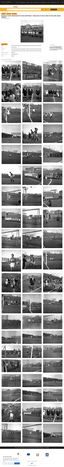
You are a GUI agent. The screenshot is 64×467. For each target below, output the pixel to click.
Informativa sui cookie (34, 461)
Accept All (17, 463)
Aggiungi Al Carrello (4, 44)
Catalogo (27, 2)
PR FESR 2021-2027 (54, 2)
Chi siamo (17, 2)
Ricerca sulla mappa (54, 9)
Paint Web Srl (34, 465)
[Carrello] (62, 2)
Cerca (48, 9)
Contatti (48, 2)
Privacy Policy (29, 461)
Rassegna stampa (43, 2)
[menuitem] (58, 2)
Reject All (11, 463)
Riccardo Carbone (22, 2)
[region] (11, 460)
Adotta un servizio (37, 2)
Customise (5, 463)
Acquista (31, 2)
